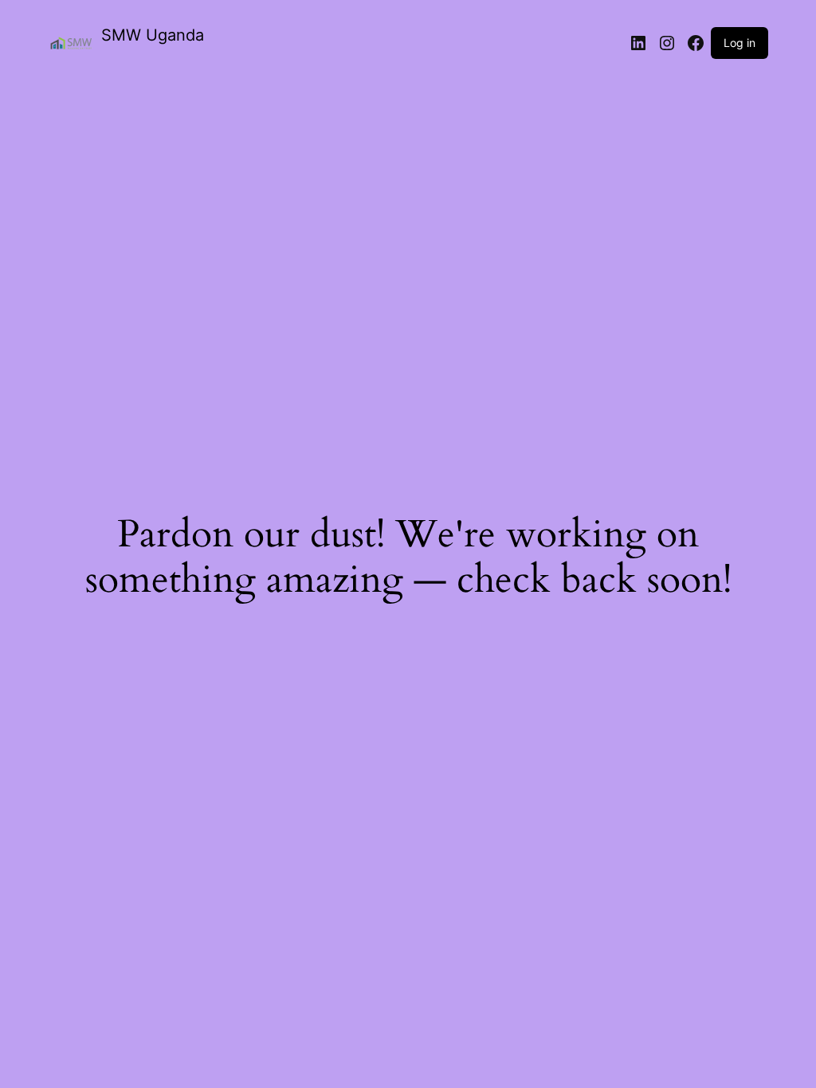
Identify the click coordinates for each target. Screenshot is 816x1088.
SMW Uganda (152, 35)
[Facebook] (695, 43)
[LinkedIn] (638, 43)
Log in (739, 42)
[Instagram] (667, 43)
